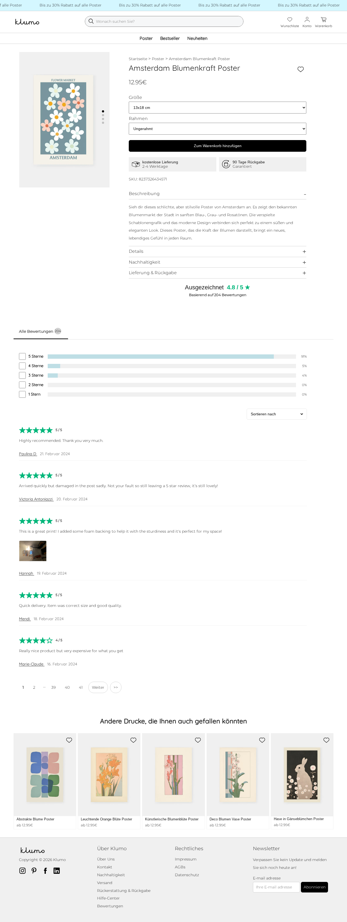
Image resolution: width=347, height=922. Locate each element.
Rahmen (138, 118)
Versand (104, 882)
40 (67, 687)
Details (136, 251)
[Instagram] (24, 870)
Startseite (138, 58)
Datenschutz (187, 874)
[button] (103, 111)
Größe (135, 97)
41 (81, 687)
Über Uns (106, 859)
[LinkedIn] (58, 870)
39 (53, 687)
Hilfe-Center (108, 898)
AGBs (180, 867)
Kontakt (104, 867)
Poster (146, 38)
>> (116, 687)
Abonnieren (315, 887)
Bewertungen (110, 906)
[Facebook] (47, 870)
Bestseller (170, 38)
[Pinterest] (35, 870)
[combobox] (164, 21)
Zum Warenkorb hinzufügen (218, 146)
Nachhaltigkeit (144, 262)
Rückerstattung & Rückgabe (123, 890)
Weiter (98, 687)
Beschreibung (144, 193)
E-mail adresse (267, 878)
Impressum (186, 859)
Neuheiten (197, 38)
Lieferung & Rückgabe (153, 272)
